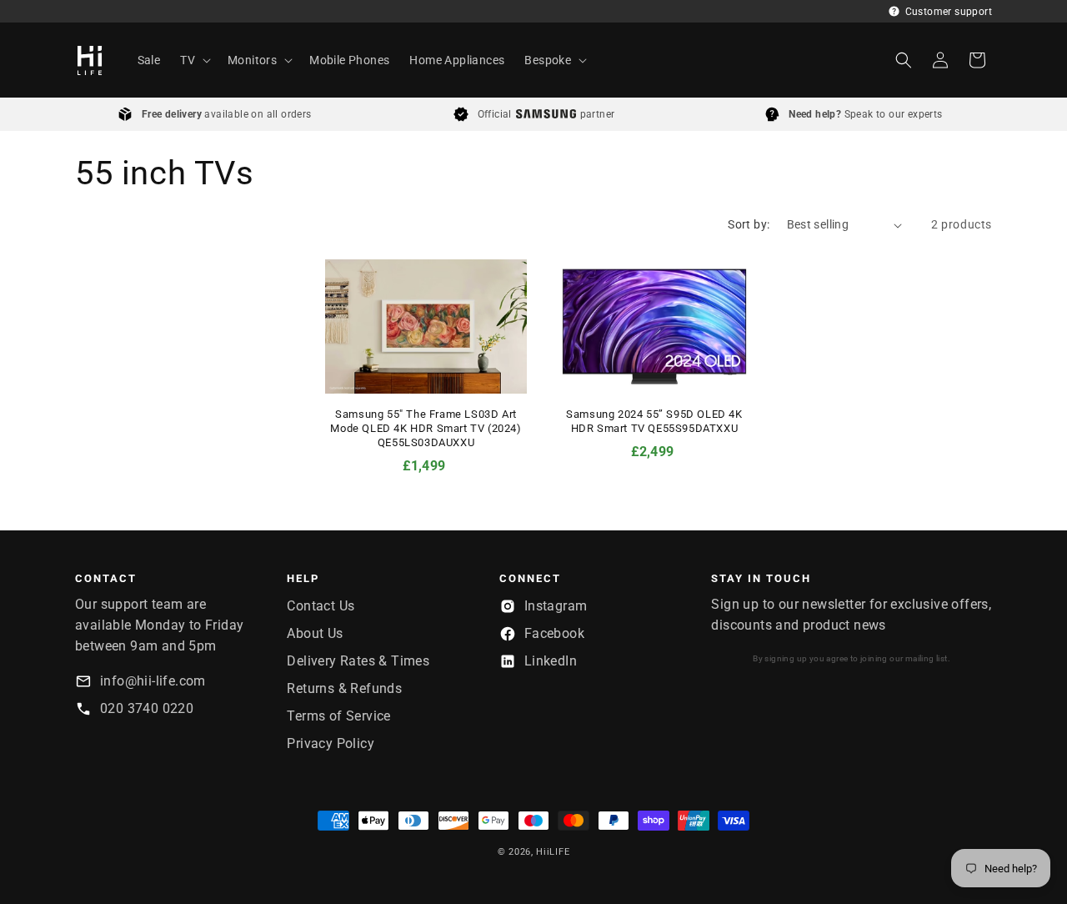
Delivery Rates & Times (358, 661)
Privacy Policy (330, 743)
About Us (315, 633)
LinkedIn (550, 661)
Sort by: (748, 224)
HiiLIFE (552, 851)
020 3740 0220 (146, 708)
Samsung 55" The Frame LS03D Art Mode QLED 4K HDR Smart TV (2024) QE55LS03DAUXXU (425, 428)
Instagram (556, 606)
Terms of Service (338, 716)
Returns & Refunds (344, 688)
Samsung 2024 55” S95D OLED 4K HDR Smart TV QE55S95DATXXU (654, 421)
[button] (194, 60)
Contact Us (320, 606)
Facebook (554, 633)
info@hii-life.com (153, 681)
